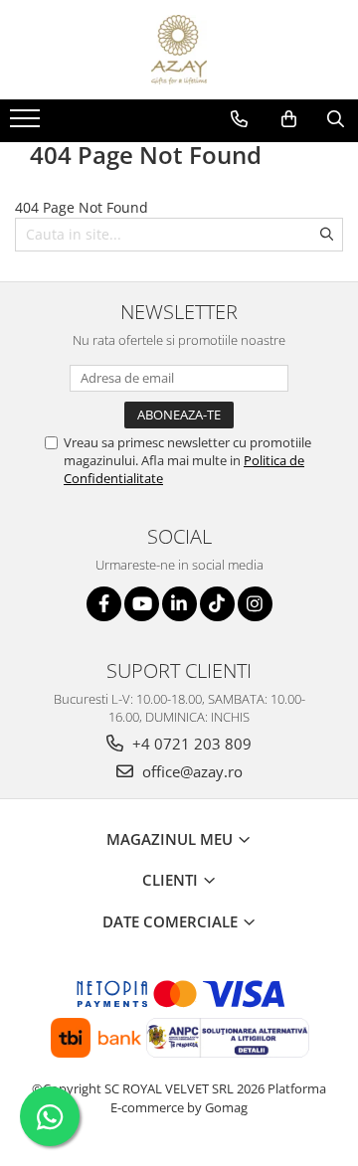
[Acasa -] (179, 49)
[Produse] (27, 124)
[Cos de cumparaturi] (289, 119)
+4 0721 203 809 (190, 743)
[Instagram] (255, 603)
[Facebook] (104, 603)
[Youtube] (141, 603)
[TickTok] (217, 603)
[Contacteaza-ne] (239, 119)
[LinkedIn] (179, 603)
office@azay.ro (190, 771)
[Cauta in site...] (335, 119)
